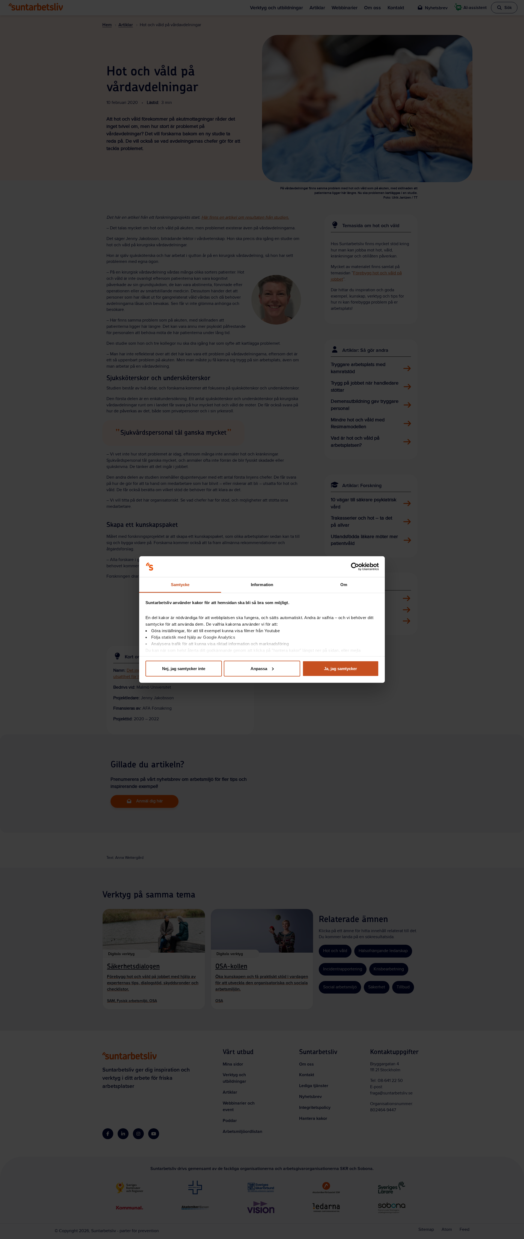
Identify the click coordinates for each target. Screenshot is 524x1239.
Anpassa (259, 668)
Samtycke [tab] (180, 584)
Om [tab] (343, 584)
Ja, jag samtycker (340, 668)
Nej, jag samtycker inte (183, 668)
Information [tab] (262, 584)
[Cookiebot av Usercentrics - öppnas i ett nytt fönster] (355, 567)
